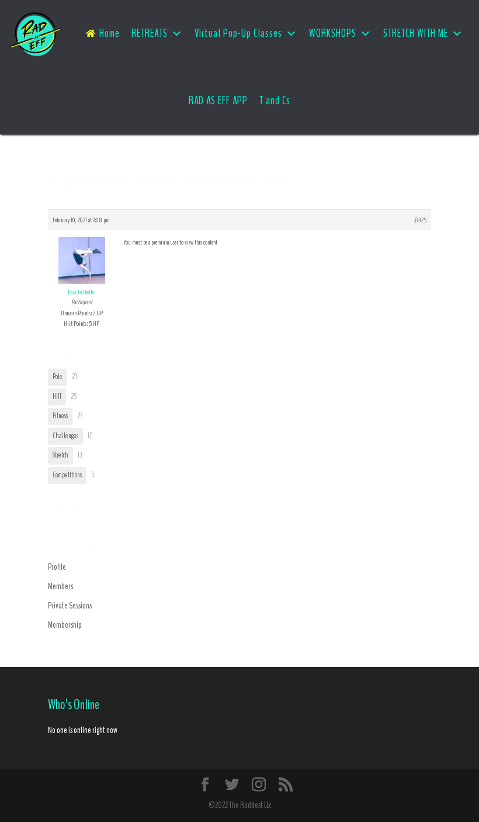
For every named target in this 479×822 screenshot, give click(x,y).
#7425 (420, 220)
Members (60, 586)
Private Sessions (70, 605)
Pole (58, 377)
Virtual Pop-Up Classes (238, 33)
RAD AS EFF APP (218, 100)
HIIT (57, 396)
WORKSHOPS (332, 33)
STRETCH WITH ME (415, 33)
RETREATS (149, 33)
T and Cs (274, 100)
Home (109, 33)
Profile (57, 567)
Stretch (60, 455)
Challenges (65, 436)
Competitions (67, 475)
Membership (65, 625)
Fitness (60, 416)
